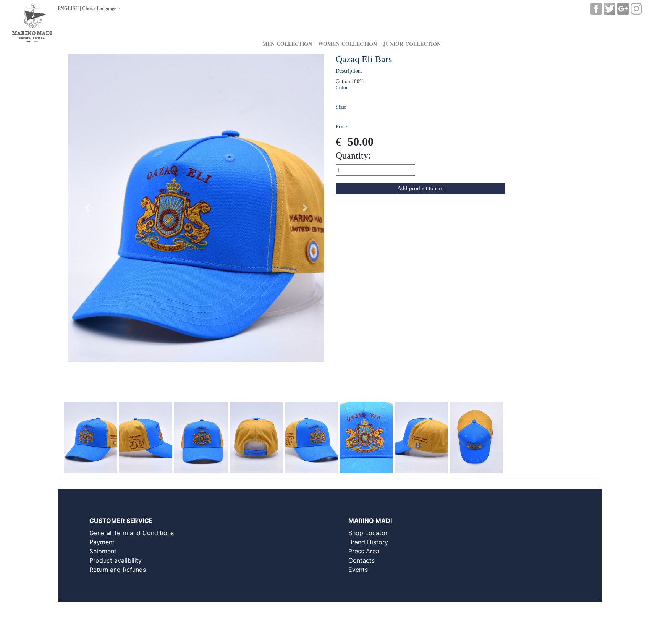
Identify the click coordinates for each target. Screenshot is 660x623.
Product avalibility (115, 560)
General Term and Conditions (131, 533)
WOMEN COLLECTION (347, 44)
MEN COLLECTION (287, 44)
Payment (102, 542)
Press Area (363, 551)
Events (358, 569)
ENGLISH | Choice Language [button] (87, 8)
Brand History (368, 542)
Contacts (361, 560)
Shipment (102, 551)
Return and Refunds (117, 569)
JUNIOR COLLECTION (412, 44)
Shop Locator (368, 533)
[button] (87, 208)
